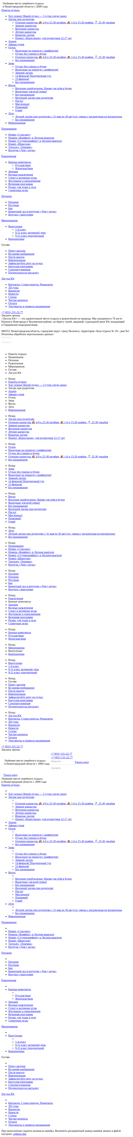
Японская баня (24, 168)
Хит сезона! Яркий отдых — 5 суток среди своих (37, 16)
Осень (12, 47)
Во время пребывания (21, 253)
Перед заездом (16, 250)
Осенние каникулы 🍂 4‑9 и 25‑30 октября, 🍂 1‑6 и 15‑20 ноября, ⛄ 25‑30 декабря (65, 22)
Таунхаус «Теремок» (20, 147)
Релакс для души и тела (22, 187)
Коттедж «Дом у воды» (22, 150)
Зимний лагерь (24, 72)
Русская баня (22, 165)
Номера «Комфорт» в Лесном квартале (31, 137)
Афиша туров (16, 44)
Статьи (12, 297)
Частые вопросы (18, 300)
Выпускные (15, 226)
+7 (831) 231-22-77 (12, 312)
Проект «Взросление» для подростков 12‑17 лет (43, 38)
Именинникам (16, 122)
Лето (11, 113)
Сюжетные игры (18, 190)
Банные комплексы (19, 162)
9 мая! (18, 110)
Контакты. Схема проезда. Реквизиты (30, 284)
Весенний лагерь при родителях (34, 97)
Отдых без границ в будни (30, 53)
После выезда (16, 257)
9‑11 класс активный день (30, 232)
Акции (12, 41)
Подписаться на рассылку (23, 272)
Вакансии (14, 290)
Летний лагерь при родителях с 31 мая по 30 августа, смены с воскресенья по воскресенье (68, 116)
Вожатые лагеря (24, 35)
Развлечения (8, 156)
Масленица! (22, 104)
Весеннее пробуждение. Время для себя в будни (43, 88)
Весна (11, 85)
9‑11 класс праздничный (29, 235)
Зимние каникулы (26, 25)
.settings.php (19, 1133)
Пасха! (19, 100)
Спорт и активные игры (22, 177)
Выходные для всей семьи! (31, 91)
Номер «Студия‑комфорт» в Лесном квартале (35, 140)
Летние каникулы (25, 31)
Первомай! (21, 107)
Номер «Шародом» (19, 144)
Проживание (9, 128)
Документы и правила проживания (29, 306)
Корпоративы (16, 238)
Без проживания (24, 60)
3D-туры (13, 287)
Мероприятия (9, 220)
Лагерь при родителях (21, 19)
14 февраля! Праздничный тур (33, 75)
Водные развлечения (20, 174)
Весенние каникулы (27, 28)
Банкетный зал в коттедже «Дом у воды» (32, 211)
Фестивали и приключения (24, 180)
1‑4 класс (20, 229)
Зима (11, 63)
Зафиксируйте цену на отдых (25, 263)
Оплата (12, 303)
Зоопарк (13, 171)
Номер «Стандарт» (19, 134)
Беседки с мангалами (20, 214)
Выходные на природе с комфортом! (36, 50)
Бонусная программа (20, 266)
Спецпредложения (19, 269)
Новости (13, 293)
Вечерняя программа (20, 184)
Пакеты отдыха (10, 10)
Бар (10, 208)
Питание (6, 196)
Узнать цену (82, 762)
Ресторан (13, 205)
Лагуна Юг (8, 278)
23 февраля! (22, 79)
